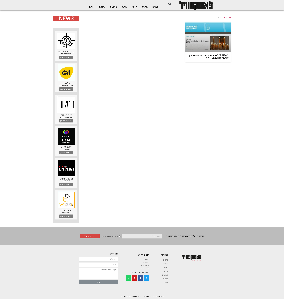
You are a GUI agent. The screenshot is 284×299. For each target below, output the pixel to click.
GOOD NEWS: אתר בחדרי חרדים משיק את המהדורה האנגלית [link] (209, 56)
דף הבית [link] (227, 17)
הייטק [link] (124, 7)
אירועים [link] (113, 7)
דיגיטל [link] (134, 7)
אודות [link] (91, 7)
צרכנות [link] (102, 7)
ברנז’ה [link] (145, 7)
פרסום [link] (155, 7)
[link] (196, 5)
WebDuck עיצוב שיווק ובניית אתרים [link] (131, 296)
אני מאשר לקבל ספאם (110, 236)
